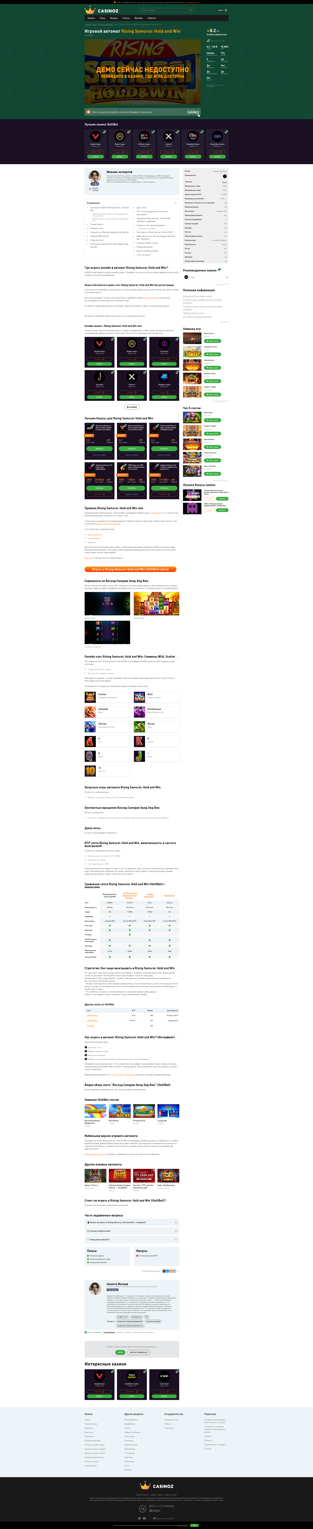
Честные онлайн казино (95, 1444)
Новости (152, 18)
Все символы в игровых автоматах (197, 317)
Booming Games (163, 1188)
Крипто (127, 1428)
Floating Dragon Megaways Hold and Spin (130, 895)
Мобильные (129, 1461)
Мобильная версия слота (95, 1154)
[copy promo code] (99, 152)
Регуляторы (129, 1453)
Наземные (128, 1440)
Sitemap (207, 1448)
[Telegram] (174, 1271)
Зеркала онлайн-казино (95, 1453)
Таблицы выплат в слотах (193, 313)
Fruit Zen (90, 1026)
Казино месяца (130, 1444)
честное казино (149, 297)
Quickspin (207, 336)
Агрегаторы (129, 1436)
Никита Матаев (95, 189)
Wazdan (136, 1190)
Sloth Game (208, 412)
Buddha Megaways (149, 895)
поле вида (154, 513)
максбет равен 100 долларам (108, 523)
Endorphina (208, 415)
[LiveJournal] (164, 1271)
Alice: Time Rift (210, 466)
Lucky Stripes (92, 1020)
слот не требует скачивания (122, 1074)
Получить (99, 449)
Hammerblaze (209, 360)
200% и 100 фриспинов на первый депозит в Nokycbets (215, 505)
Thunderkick (208, 363)
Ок (194, 1525)
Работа (167, 1424)
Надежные (89, 1436)
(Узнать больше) (182, 1525)
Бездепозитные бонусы (94, 1457)
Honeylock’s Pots (210, 347)
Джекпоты (89, 1432)
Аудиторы (128, 1457)
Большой (90, 475)
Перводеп (122, 475)
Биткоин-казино (92, 1461)
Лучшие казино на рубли (95, 1449)
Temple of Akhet (210, 387)
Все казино (132, 407)
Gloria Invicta (209, 333)
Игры (102, 18)
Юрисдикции (129, 1449)
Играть (95, 157)
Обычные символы (95, 534)
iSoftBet (88, 1126)
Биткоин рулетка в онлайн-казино (197, 296)
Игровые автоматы (93, 1440)
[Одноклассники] (170, 1271)
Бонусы (114, 18)
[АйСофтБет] (225, 176)
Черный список (91, 1424)
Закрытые (89, 1428)
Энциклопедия (91, 1465)
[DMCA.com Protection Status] (154, 1511)
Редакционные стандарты (215, 1444)
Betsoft (111, 1190)
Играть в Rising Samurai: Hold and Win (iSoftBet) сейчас (130, 569)
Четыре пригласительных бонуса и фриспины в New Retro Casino (216, 492)
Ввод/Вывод (129, 1424)
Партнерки (169, 1428)
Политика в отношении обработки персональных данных (214, 1429)
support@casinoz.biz (192, 2)
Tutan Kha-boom (210, 453)
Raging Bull (169, 895)
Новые (87, 1419)
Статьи (126, 18)
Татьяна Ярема (109, 1332)
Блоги (127, 1465)
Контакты (208, 1440)
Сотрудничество (171, 1419)
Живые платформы (132, 1432)
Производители (131, 1419)
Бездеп (89, 435)
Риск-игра (89, 558)
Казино (91, 18)
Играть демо (213, 341)
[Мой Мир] (167, 1271)
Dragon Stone (92, 1015)
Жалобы (139, 18)
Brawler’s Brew (210, 373)
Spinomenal (89, 1188)
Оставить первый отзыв (217, 34)
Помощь (207, 1436)
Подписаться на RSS (164, 1518)
